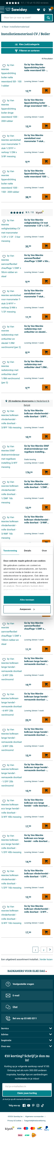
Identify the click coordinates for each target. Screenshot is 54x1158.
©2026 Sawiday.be (15, 1116)
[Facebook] (24, 1105)
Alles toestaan (27, 599)
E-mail (16, 995)
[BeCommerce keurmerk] (27, 1135)
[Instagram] (38, 1105)
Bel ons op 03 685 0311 (25, 1018)
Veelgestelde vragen (23, 984)
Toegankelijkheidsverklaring (35, 1120)
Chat (15, 1007)
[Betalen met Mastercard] (33, 1128)
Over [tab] (44, 550)
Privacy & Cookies (14, 1120)
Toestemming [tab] (10, 550)
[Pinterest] (33, 1105)
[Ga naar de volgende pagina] (50, 949)
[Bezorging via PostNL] (34, 1135)
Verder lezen (46, 959)
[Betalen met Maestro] (26, 1128)
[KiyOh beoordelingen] (9, 1128)
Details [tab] (27, 550)
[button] (4, 66)
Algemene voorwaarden (34, 1116)
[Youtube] (28, 1105)
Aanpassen (25, 609)
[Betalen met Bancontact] (39, 1128)
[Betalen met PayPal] (46, 1128)
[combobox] (23, 17)
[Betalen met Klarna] (20, 1135)
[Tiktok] (42, 1105)
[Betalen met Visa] (19, 1128)
